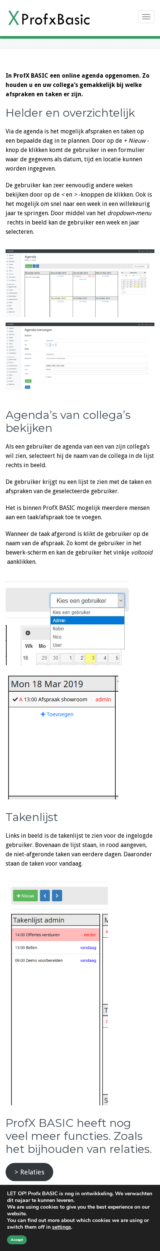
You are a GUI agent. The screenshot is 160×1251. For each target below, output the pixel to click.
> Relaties (29, 1172)
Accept (17, 1239)
